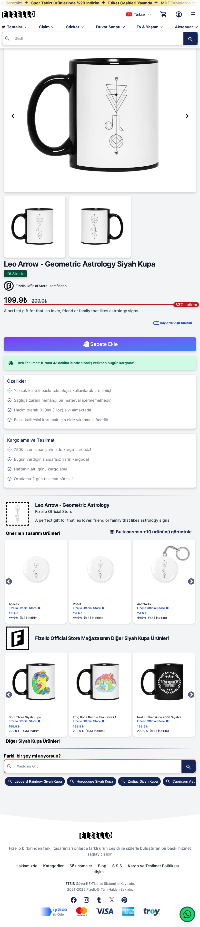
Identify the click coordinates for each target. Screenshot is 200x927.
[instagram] (87, 901)
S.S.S (117, 865)
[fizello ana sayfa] (23, 14)
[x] (113, 901)
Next (191, 582)
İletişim (97, 871)
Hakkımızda (26, 865)
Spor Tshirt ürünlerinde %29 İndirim (49, 2)
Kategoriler (53, 865)
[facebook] (75, 901)
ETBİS (70, 883)
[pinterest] (125, 901)
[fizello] (100, 835)
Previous (9, 582)
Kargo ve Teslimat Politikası (153, 865)
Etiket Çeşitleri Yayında (114, 2)
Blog (102, 865)
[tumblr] (100, 901)
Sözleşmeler (81, 865)
